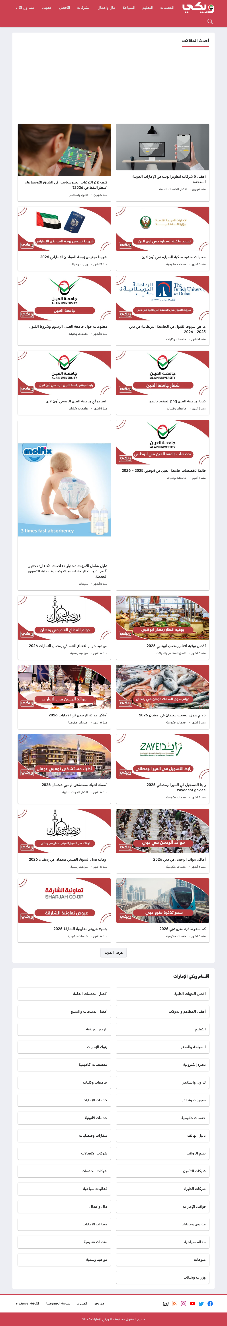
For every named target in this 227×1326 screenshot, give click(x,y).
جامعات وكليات (176, 339)
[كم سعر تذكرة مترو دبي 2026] (162, 910)
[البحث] (210, 21)
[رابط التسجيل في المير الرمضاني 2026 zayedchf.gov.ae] (162, 769)
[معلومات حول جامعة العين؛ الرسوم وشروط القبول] (64, 310)
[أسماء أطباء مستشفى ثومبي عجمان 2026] (64, 769)
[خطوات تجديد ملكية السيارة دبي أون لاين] (162, 239)
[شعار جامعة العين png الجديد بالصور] (162, 383)
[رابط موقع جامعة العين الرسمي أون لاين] (64, 383)
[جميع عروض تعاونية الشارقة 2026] (64, 910)
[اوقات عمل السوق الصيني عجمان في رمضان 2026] (64, 841)
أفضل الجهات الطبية (75, 792)
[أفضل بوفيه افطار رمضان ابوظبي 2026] (162, 628)
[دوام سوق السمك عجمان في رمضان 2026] (162, 697)
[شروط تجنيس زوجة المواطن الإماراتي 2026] (64, 239)
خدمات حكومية (176, 264)
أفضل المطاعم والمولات (171, 653)
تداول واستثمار (79, 195)
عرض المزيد (113, 952)
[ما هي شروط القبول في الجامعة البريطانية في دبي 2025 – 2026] (162, 310)
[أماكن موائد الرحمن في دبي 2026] (162, 841)
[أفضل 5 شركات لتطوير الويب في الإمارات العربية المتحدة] (162, 162)
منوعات (83, 583)
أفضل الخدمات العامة (173, 189)
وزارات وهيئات (79, 264)
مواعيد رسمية (79, 653)
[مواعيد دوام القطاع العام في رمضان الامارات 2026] (64, 628)
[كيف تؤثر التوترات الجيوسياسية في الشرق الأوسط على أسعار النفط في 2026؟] (64, 162)
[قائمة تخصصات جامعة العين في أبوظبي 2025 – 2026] (162, 505)
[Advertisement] (113, 85)
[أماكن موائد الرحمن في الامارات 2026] (64, 697)
